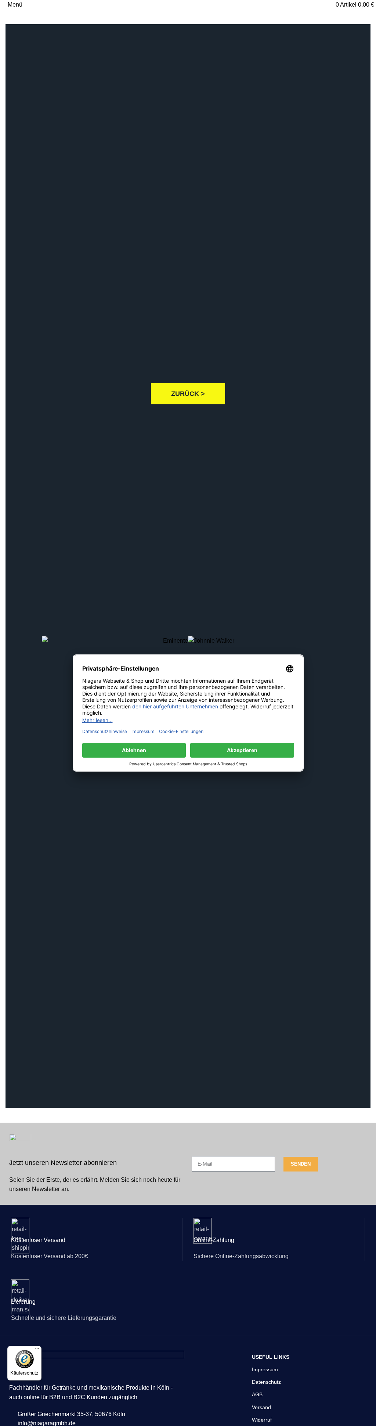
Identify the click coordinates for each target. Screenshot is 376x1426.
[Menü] (37, 1350)
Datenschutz (266, 1382)
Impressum (265, 1369)
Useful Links (270, 1357)
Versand (261, 1407)
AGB (257, 1394)
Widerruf (262, 1420)
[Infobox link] (96, 1164)
